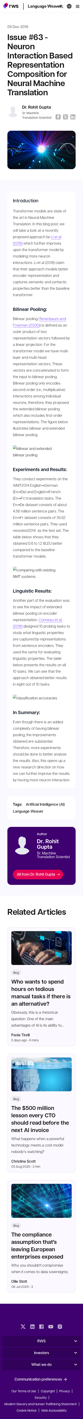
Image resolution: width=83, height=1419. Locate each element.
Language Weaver (28, 811)
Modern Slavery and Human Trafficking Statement (40, 1404)
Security (41, 1397)
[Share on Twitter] (65, 117)
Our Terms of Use (24, 1391)
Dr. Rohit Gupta (36, 107)
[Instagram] (60, 1327)
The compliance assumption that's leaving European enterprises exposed (37, 1245)
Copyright (48, 1391)
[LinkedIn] (32, 1327)
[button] (11, 6)
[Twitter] (23, 1327)
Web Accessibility (54, 1410)
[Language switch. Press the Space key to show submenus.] (69, 6)
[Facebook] (41, 1327)
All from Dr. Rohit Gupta (36, 874)
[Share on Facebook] (58, 117)
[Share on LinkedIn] (73, 117)
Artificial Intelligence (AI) (45, 804)
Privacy (64, 1391)
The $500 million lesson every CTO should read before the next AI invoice (40, 1119)
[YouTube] (50, 1327)
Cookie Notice (27, 1410)
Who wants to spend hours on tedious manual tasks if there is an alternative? (41, 992)
